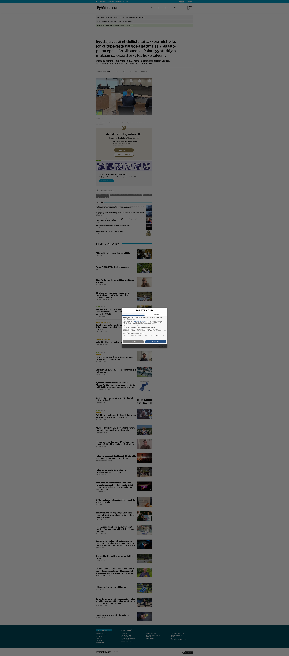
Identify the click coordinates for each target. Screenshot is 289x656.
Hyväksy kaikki (155, 341)
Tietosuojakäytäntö (161, 346)
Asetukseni (156, 314)
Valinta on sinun (133, 314)
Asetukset (133, 341)
